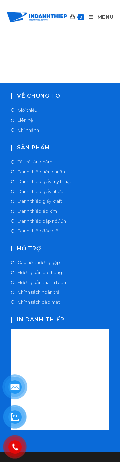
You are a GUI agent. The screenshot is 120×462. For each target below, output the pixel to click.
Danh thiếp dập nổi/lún (42, 221)
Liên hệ (25, 120)
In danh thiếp (40, 319)
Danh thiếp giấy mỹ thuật (44, 181)
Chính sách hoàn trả (39, 292)
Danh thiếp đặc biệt (39, 230)
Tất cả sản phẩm (35, 161)
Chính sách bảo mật (39, 302)
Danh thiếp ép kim (37, 211)
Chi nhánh (28, 130)
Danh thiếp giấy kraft (40, 201)
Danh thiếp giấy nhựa (40, 191)
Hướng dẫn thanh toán (42, 282)
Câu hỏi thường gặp (39, 262)
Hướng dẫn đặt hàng (40, 272)
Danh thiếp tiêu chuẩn (41, 171)
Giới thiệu (27, 110)
